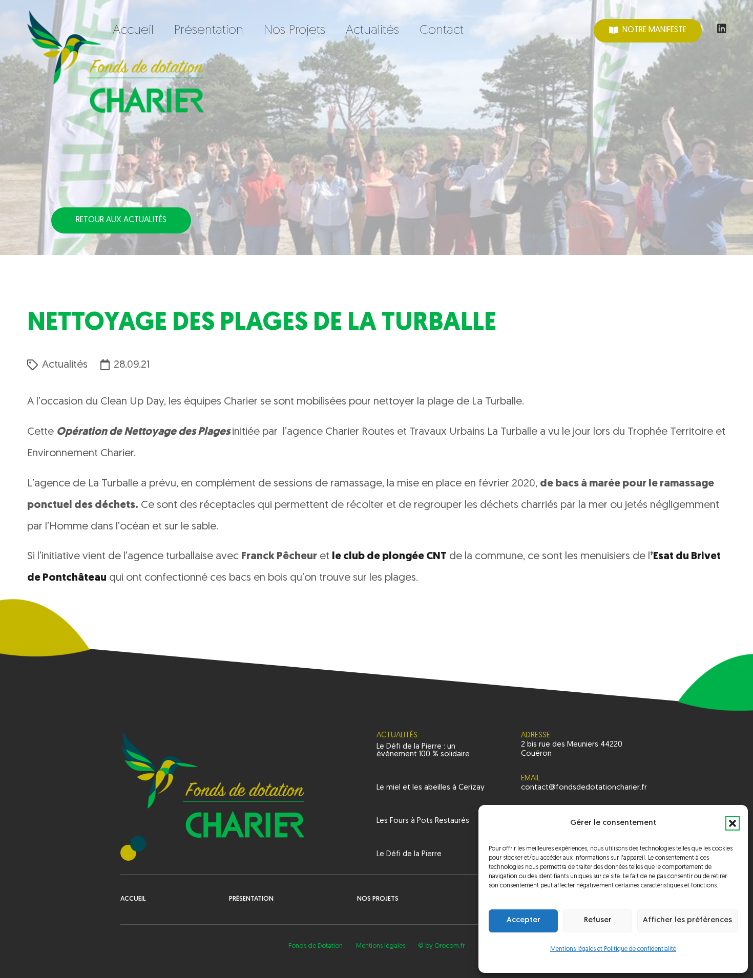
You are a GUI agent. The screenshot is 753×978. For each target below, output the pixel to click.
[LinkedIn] (721, 29)
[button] (732, 823)
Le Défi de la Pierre (409, 854)
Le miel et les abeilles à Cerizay (430, 788)
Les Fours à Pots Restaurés (422, 821)
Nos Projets (378, 899)
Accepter (523, 920)
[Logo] (115, 61)
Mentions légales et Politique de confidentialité (613, 949)
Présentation (251, 899)
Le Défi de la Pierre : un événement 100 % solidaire (423, 750)
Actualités (65, 364)
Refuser (598, 920)
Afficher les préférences (687, 920)
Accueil (133, 899)
